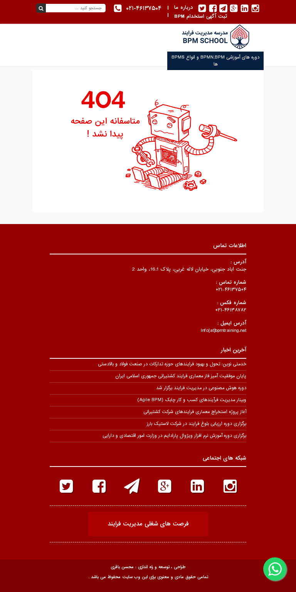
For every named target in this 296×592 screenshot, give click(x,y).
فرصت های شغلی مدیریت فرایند (148, 523)
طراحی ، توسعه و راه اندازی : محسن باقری (148, 567)
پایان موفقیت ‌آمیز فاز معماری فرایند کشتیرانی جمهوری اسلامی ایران (180, 376)
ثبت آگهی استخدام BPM (200, 16)
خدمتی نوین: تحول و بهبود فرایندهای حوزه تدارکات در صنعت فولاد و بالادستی (172, 364)
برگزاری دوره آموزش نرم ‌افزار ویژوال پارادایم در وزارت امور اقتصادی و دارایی (174, 435)
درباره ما (183, 7)
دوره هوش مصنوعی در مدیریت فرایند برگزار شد (201, 388)
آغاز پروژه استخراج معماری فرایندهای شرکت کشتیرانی (194, 411)
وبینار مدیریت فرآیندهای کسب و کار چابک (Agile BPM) (191, 399)
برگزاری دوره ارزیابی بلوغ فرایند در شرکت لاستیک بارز (196, 423)
